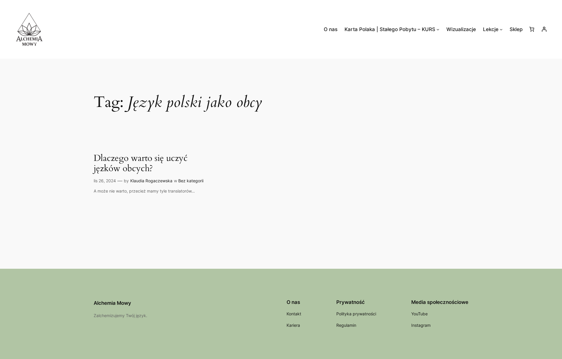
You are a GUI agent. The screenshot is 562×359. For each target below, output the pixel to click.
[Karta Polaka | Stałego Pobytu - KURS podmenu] (437, 29)
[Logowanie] (544, 29)
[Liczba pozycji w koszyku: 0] (532, 29)
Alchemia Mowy (112, 303)
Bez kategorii (190, 180)
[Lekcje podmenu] (501, 29)
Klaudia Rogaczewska (151, 180)
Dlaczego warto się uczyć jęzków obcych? (141, 163)
